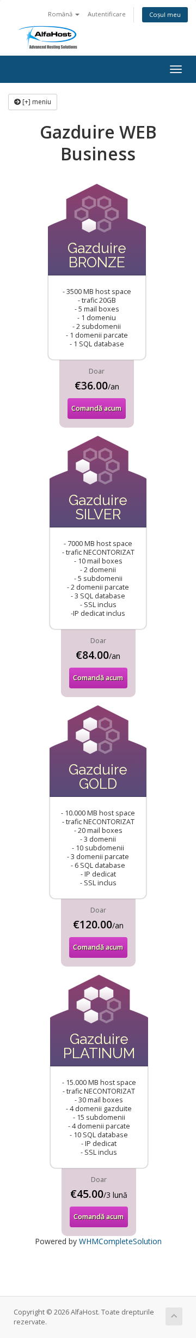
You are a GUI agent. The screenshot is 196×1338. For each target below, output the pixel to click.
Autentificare (107, 14)
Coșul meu (165, 14)
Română (61, 14)
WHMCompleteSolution (120, 1241)
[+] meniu (36, 101)
